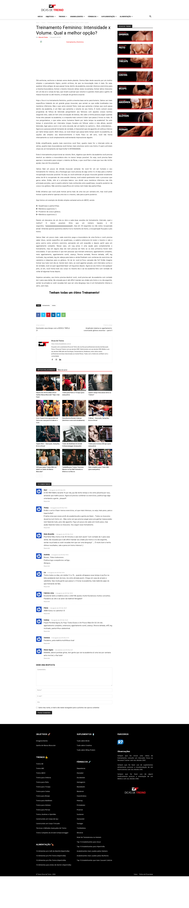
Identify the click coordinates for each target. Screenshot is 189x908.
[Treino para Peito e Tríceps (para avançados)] (74, 382)
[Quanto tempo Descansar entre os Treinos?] (100, 382)
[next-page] (41, 476)
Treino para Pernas (43, 810)
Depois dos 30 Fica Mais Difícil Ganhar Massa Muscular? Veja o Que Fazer (48, 395)
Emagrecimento (42, 741)
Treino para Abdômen (44, 800)
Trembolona (81, 828)
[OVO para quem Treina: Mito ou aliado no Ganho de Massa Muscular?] (48, 457)
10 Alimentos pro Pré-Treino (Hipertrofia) (51, 856)
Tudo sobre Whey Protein (86, 750)
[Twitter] (43, 315)
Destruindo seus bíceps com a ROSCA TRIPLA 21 (53, 329)
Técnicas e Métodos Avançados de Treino (51, 828)
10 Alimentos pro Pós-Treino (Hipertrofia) (51, 860)
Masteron (80, 791)
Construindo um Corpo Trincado (48, 823)
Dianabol (80, 773)
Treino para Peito (42, 782)
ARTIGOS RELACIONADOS (46, 370)
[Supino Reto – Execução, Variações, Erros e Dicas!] (48, 434)
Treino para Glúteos (43, 805)
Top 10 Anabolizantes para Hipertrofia (91, 846)
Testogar (80, 823)
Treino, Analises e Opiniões (46, 814)
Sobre (135, 874)
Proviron (80, 810)
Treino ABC (40, 768)
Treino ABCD (40, 773)
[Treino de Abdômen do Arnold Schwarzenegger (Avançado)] (74, 434)
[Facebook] (38, 315)
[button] (150, 17)
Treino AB (39, 764)
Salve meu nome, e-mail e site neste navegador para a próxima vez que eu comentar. (69, 707)
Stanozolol (80, 819)
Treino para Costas (43, 791)
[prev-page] (37, 476)
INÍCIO (40, 16)
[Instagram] (57, 359)
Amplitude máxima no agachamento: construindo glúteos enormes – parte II (98, 329)
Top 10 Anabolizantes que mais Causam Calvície (94, 860)
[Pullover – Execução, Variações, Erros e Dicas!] (100, 408)
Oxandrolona (81, 796)
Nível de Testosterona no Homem (89, 837)
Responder (47, 501)
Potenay (80, 800)
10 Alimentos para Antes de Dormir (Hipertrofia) (53, 865)
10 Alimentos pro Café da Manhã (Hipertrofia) (52, 851)
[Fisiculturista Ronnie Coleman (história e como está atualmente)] (74, 408)
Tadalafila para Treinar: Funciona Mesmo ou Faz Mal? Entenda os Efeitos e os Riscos (72, 469)
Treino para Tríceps (43, 787)
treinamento (46, 305)
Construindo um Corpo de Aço (47, 819)
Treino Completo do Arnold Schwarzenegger (52, 833)
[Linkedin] (53, 315)
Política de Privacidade (146, 874)
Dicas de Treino (43, 37)
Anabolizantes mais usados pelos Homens (92, 851)
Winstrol (80, 833)
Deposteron (81, 768)
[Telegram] (58, 315)
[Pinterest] (48, 315)
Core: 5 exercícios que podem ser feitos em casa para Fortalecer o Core (47, 420)
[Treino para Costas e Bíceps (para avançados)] (100, 434)
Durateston (81, 778)
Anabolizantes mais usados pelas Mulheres (93, 856)
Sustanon (80, 814)
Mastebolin (81, 787)
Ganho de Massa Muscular (46, 745)
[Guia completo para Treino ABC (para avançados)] (100, 457)
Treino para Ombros (43, 778)
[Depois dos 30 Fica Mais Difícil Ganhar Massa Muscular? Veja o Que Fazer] (48, 382)
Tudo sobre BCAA (83, 741)
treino (54, 305)
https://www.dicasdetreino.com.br (61, 344)
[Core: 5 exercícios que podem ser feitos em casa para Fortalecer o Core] (48, 408)
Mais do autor (62, 370)
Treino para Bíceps (43, 796)
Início (37, 22)
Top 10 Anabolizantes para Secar (89, 842)
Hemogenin (81, 782)
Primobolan (81, 805)
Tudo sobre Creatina (84, 745)
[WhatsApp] (63, 315)
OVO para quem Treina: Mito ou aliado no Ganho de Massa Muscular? (46, 469)
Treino (43, 22)
